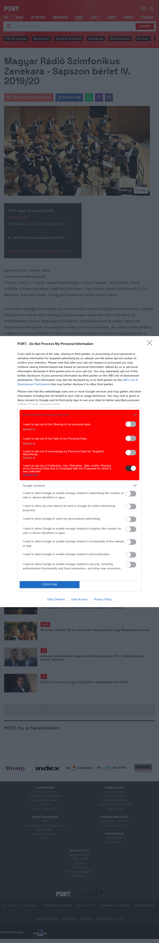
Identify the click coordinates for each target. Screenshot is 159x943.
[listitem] (79, 415)
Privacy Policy (103, 599)
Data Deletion (56, 599)
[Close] (151, 344)
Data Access (79, 599)
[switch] (130, 424)
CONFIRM (49, 584)
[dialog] (79, 471)
